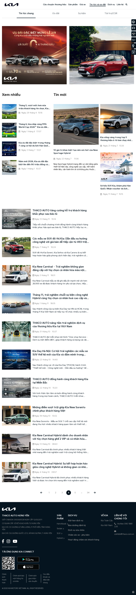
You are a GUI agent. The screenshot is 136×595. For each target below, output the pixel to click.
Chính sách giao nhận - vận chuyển (32, 578)
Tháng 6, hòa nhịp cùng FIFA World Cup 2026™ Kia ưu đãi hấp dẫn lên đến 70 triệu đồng (34, 126)
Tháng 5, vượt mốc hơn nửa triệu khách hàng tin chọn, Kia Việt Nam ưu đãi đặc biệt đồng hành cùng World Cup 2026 (34, 107)
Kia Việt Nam (106, 525)
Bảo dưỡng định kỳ (77, 525)
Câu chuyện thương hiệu (54, 4)
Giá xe (83, 4)
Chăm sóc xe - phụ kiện (79, 535)
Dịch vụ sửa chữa (76, 530)
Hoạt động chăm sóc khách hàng (83, 540)
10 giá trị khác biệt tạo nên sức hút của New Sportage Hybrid (76, 151)
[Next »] (94, 492)
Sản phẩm (73, 4)
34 (88, 493)
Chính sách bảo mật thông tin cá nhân (18, 578)
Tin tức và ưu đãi (98, 4)
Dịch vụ (111, 4)
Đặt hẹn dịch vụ (75, 520)
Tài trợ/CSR (111, 13)
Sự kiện (82, 13)
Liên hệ (120, 4)
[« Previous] (41, 492)
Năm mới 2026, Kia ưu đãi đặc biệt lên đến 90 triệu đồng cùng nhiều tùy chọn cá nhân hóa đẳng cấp (34, 163)
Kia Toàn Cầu (107, 520)
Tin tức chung (26, 13)
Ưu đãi (55, 13)
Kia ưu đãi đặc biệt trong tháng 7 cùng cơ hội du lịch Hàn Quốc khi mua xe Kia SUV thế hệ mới (34, 144)
